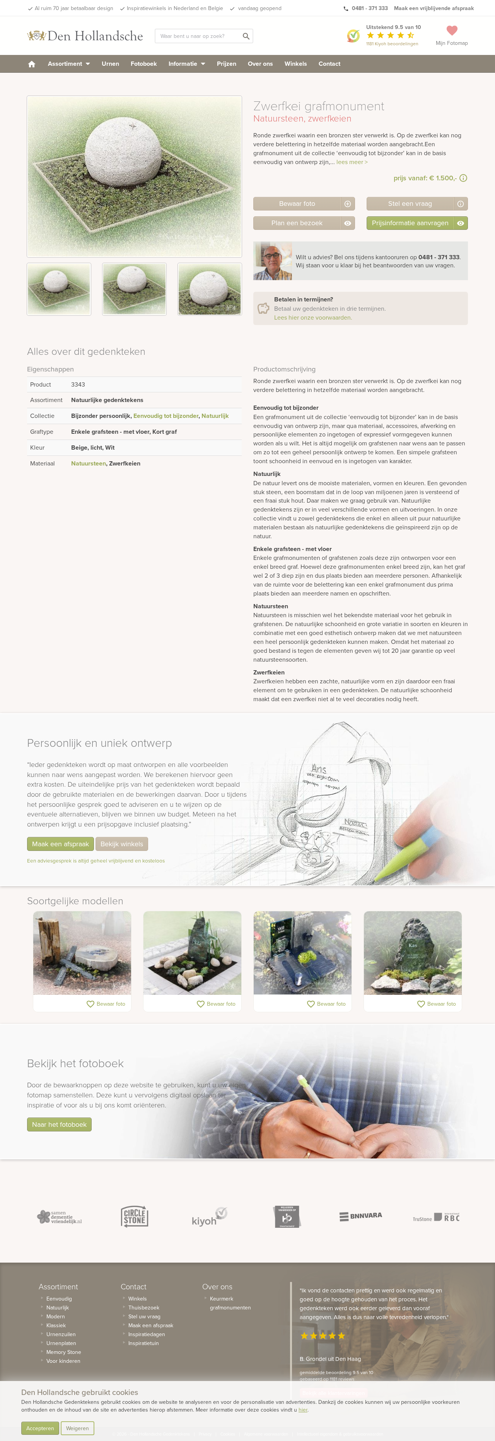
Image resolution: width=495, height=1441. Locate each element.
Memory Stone (63, 1352)
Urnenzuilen (61, 1334)
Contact (329, 63)
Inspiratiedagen (146, 1334)
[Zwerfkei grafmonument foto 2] (134, 289)
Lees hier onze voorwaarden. (313, 317)
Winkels (296, 63)
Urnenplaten (61, 1343)
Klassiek (56, 1325)
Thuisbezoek (143, 1307)
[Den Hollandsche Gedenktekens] (85, 35)
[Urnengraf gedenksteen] (303, 953)
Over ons (260, 63)
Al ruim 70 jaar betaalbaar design (74, 8)
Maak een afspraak (60, 844)
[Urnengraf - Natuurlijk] (82, 953)
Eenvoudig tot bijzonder (165, 415)
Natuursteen (88, 463)
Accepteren (40, 1428)
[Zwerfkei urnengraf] (192, 953)
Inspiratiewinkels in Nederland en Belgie (175, 8)
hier (303, 1410)
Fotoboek (144, 63)
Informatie (184, 63)
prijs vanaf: (425, 178)
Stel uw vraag (144, 1316)
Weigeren (77, 1428)
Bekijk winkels (122, 844)
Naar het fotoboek (59, 1124)
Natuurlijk (215, 415)
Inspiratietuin (143, 1343)
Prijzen (226, 63)
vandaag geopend (259, 8)
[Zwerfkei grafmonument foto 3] (210, 289)
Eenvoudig (59, 1298)
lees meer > (352, 161)
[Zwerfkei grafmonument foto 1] (59, 289)
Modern (55, 1316)
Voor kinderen (63, 1361)
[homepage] (31, 63)
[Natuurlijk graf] (413, 953)
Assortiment (66, 63)
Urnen (110, 63)
